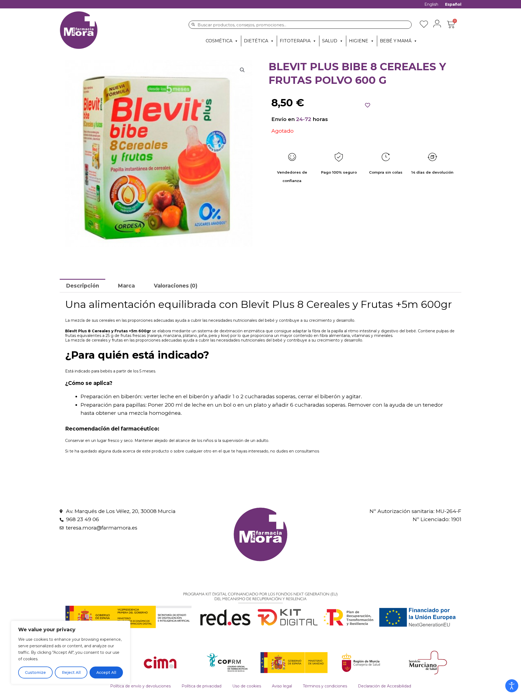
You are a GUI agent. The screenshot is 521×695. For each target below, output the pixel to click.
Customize (35, 672)
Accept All (106, 672)
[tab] (82, 285)
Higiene (358, 40)
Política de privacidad (201, 686)
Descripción (82, 286)
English (431, 4)
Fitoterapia (295, 40)
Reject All (71, 672)
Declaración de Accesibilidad (384, 686)
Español (453, 4)
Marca (126, 286)
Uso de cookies (246, 686)
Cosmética (219, 40)
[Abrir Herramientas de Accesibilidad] (511, 685)
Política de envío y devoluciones (140, 686)
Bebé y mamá (395, 40)
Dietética (256, 40)
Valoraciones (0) (175, 286)
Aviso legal (282, 686)
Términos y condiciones (325, 686)
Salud (329, 40)
